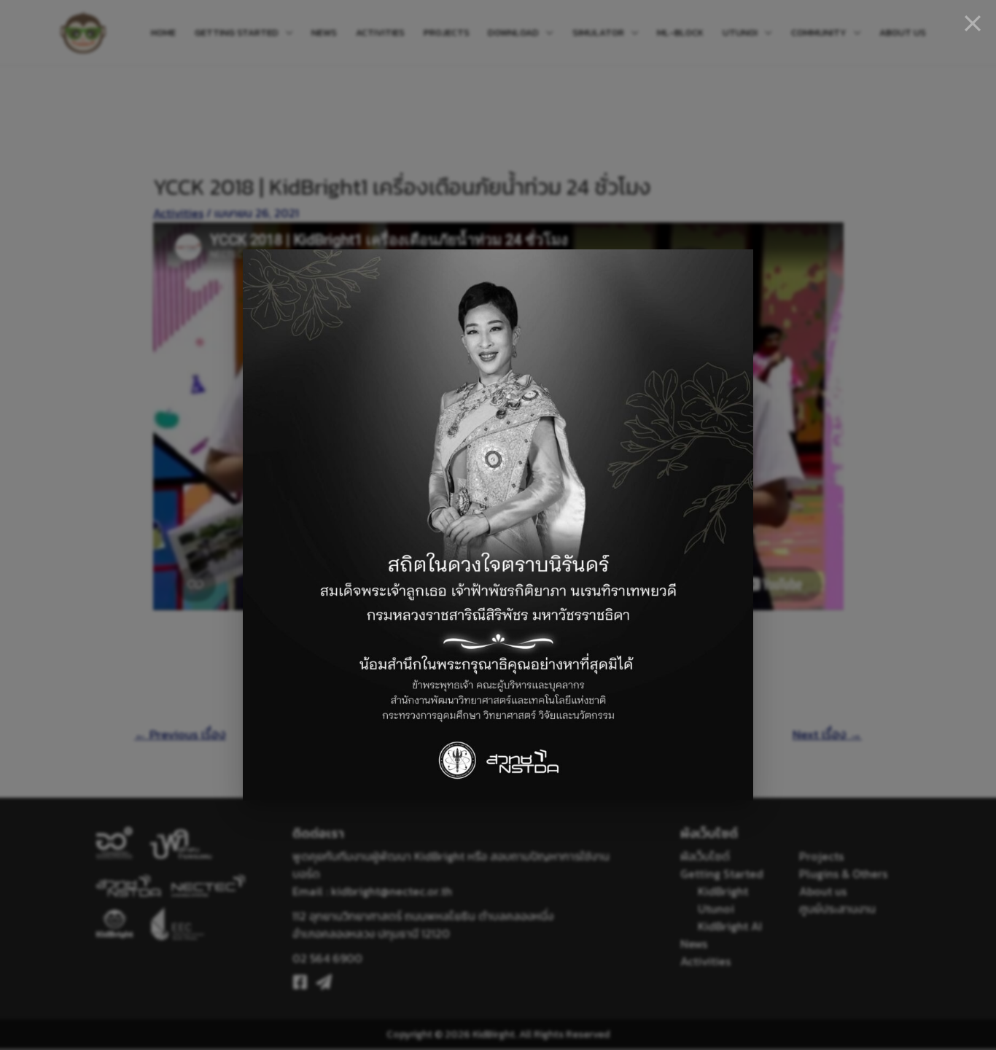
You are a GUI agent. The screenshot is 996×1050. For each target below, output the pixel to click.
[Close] (973, 23)
